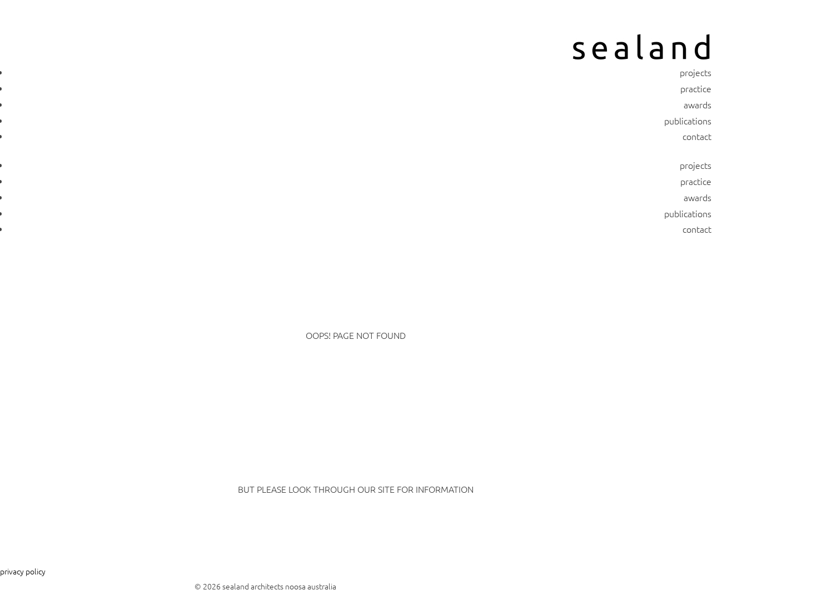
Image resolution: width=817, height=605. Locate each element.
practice (695, 88)
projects (695, 72)
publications (687, 120)
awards (697, 104)
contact (697, 136)
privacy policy (23, 571)
